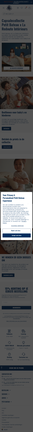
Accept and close (16, 235)
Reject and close (15, 231)
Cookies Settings (17, 226)
